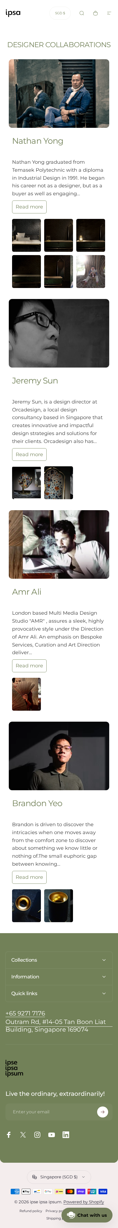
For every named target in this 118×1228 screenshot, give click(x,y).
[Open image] (26, 235)
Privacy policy (57, 1211)
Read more (29, 207)
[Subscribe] (102, 1111)
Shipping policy (59, 1218)
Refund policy (30, 1211)
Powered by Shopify (83, 1201)
